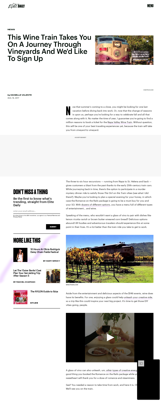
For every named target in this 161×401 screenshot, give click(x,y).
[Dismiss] (157, 361)
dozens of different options (95, 204)
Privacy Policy (17, 217)
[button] (109, 337)
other (109, 370)
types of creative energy (125, 370)
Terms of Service (52, 215)
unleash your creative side (138, 297)
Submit (53, 227)
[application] (109, 337)
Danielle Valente (21, 95)
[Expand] (140, 361)
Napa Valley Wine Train (120, 122)
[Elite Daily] (16, 5)
